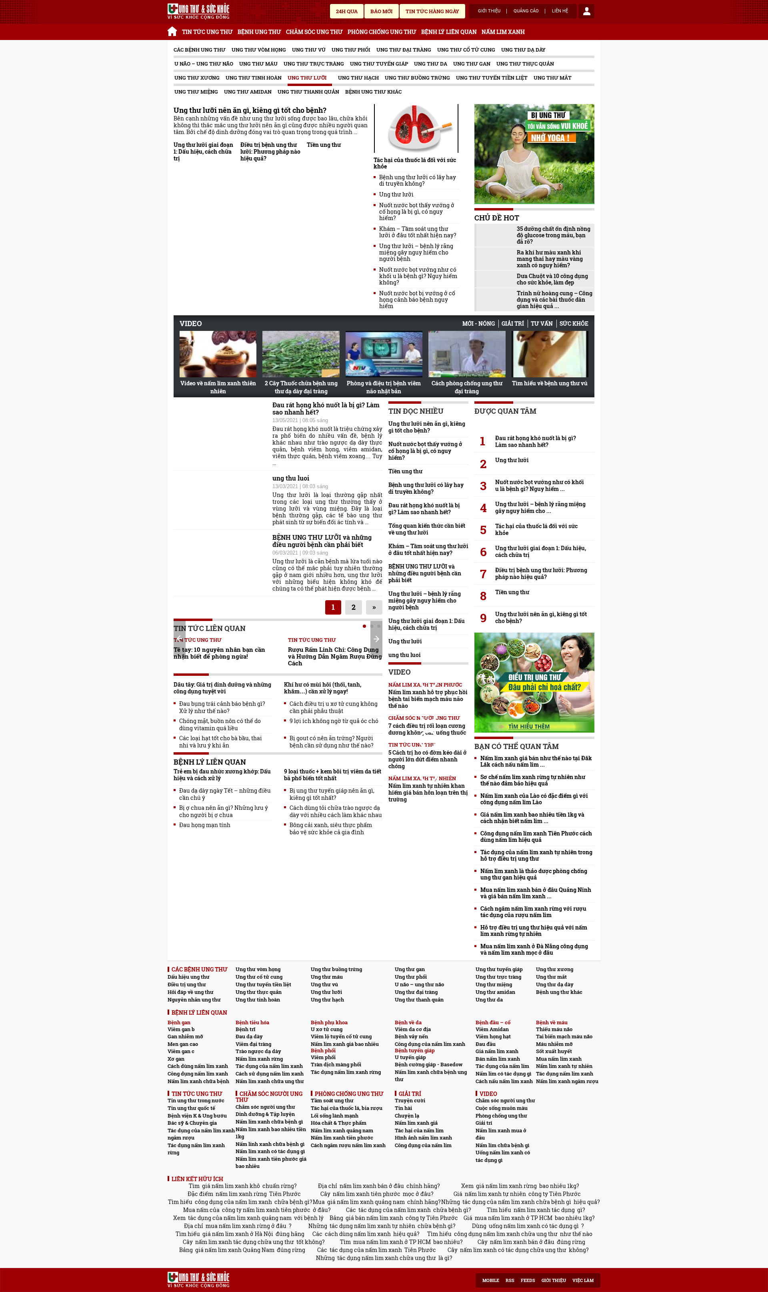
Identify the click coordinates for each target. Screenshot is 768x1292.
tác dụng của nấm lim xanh (394, 1210)
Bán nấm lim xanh (498, 1058)
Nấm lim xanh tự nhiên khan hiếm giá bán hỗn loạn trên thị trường (428, 792)
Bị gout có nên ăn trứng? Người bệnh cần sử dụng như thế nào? (332, 742)
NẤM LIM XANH (503, 32)
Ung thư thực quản (525, 63)
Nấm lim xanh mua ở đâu (501, 1134)
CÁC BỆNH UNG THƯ (200, 49)
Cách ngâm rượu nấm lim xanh (348, 1145)
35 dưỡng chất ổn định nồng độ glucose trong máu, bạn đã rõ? (553, 235)
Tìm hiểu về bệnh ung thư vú (550, 383)
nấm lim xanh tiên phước (367, 1194)
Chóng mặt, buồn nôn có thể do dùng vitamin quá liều (220, 724)
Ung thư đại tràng (403, 49)
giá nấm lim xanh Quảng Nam (235, 1250)
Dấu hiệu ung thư (189, 976)
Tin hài (403, 1108)
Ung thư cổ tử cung (466, 49)
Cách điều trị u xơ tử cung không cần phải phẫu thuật (334, 707)
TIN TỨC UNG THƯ (207, 32)
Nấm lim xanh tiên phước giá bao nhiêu (271, 1162)
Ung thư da (430, 63)
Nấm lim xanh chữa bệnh (198, 1081)
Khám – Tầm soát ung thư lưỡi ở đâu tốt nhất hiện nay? (417, 232)
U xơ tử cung (326, 1029)
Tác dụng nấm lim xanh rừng (346, 1072)
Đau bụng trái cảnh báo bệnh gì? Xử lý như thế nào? (222, 707)
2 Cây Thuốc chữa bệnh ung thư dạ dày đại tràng (301, 387)
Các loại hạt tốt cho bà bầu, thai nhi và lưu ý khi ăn (220, 742)
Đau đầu (486, 1044)
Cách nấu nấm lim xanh (504, 1081)
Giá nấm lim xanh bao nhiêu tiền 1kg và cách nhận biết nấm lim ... (532, 817)
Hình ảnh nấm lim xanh (423, 1137)
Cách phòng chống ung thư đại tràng (467, 387)
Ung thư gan (471, 63)
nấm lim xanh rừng (241, 1194)
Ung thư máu (258, 63)
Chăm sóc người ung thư (265, 1106)
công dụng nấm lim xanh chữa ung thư (506, 1234)
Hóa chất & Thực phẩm (338, 1122)
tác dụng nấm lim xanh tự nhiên (372, 1226)
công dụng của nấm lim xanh (233, 1202)
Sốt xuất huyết (554, 1051)
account (586, 11)
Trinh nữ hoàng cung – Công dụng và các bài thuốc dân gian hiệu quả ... (554, 299)
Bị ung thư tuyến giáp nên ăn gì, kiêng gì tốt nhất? (332, 794)
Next (376, 639)
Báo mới (381, 11)
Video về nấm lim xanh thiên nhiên (218, 387)
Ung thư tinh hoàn (254, 77)
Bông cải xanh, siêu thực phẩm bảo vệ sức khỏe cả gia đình (331, 828)
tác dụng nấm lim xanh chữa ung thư (386, 1258)
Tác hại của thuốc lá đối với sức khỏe (415, 163)
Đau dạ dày (249, 1036)
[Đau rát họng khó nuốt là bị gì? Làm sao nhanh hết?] (534, 424)
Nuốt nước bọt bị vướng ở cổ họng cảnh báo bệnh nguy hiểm (417, 299)
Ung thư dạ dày (523, 49)
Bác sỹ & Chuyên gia (192, 1122)
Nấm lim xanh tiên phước (342, 1137)
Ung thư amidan (248, 91)
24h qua (347, 11)
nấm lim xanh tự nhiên (495, 1194)
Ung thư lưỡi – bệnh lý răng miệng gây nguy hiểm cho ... (540, 507)
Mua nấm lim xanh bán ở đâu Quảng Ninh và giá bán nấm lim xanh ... (535, 893)
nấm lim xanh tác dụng (544, 1210)
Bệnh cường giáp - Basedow (428, 1064)
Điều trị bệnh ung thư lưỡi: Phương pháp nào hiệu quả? (270, 151)
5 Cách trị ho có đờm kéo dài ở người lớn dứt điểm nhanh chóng (427, 759)
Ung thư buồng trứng (417, 77)
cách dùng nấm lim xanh (358, 1234)
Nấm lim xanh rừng (259, 1058)
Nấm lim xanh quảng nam (342, 1130)
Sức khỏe (574, 323)
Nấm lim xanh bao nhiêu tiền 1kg (271, 1133)
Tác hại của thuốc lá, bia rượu (346, 1108)
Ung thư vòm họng (259, 49)
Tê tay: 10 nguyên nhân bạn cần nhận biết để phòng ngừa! (219, 653)
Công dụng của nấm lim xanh (430, 1044)
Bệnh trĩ (245, 1029)
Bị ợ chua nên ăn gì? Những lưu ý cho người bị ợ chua (223, 811)
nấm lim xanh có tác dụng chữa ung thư (513, 1250)
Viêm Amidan (492, 1029)
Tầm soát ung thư (332, 1100)
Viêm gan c (181, 1051)
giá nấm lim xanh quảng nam (366, 1202)
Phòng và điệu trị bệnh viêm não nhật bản (384, 387)
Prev (180, 639)
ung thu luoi (290, 478)
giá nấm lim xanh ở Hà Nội (237, 1234)
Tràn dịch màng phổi (336, 1064)
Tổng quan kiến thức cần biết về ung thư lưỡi (426, 529)
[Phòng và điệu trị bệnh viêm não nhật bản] (384, 354)
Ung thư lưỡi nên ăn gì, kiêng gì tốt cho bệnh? (250, 110)
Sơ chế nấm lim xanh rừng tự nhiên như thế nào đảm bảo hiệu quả (532, 780)
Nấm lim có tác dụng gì (503, 1073)
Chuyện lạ (407, 1115)
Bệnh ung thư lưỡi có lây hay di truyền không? (417, 180)
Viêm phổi (323, 1057)
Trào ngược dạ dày (258, 1051)
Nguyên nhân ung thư (194, 999)
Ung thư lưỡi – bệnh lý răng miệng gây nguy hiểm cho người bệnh (416, 252)
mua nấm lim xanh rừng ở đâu (246, 1226)
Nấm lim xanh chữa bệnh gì (269, 1121)
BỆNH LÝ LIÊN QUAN (449, 32)
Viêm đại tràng (253, 1044)
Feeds (528, 1280)
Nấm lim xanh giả (416, 1122)
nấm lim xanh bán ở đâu (371, 1186)
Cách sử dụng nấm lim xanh (270, 1073)
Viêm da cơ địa (413, 1029)
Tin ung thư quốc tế (191, 1108)
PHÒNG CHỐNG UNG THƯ (382, 32)
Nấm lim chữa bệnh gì (502, 1145)
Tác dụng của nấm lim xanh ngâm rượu (201, 1134)
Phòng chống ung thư (501, 1115)
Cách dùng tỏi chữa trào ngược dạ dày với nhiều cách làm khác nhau (336, 811)
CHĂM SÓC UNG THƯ (314, 32)
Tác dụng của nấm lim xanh (269, 1066)
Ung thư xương (197, 77)
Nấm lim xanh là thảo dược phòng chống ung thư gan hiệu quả (533, 874)
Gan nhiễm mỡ (185, 1036)
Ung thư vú (309, 49)
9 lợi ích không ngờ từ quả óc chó (334, 721)
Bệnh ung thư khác (373, 91)
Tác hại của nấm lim (419, 1130)
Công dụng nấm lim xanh (198, 1073)
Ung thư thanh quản (308, 91)
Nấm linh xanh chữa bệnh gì (270, 1144)
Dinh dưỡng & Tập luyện (265, 1114)
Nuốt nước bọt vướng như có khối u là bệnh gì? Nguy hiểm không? (418, 276)
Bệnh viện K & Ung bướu (197, 1115)
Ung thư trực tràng (314, 63)
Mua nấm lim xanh (559, 1058)
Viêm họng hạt (493, 1036)
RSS (510, 1280)
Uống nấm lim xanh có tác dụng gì (503, 1156)
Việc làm (583, 1280)
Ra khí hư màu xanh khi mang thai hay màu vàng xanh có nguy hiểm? (550, 258)
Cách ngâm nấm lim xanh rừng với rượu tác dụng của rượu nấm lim (533, 911)
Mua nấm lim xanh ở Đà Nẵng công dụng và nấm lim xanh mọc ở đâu (534, 949)
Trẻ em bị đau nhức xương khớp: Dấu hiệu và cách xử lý (222, 774)
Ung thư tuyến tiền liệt (492, 77)
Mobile (490, 1280)
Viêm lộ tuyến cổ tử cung (341, 1036)
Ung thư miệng (196, 91)
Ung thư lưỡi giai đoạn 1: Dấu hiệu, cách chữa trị (203, 151)
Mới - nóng (478, 323)
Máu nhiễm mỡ (554, 1044)
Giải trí (513, 323)
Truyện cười (410, 1100)
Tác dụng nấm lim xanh (564, 1073)
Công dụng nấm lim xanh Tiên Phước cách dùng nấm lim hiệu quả (536, 836)
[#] (198, 11)
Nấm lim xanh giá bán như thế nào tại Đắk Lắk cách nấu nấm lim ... (536, 761)
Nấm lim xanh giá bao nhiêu (345, 1044)
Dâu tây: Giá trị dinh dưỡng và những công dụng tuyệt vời (222, 688)
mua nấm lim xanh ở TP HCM (514, 1218)
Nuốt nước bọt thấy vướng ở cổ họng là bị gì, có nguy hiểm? (416, 211)
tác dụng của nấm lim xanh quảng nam (240, 1218)
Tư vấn (542, 323)
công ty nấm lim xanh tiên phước (266, 1210)
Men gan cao (183, 1044)
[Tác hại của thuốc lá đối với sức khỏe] (417, 128)
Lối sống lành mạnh (334, 1115)
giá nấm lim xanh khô (231, 1186)
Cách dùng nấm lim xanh (198, 1066)
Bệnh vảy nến (411, 1036)
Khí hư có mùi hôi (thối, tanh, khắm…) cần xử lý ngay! (322, 688)
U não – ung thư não (203, 63)
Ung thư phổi (351, 49)
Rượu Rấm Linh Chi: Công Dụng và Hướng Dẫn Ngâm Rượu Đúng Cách (335, 656)
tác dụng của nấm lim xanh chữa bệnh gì (516, 1202)
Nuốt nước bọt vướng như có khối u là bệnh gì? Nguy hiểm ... (539, 485)
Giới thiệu (489, 11)
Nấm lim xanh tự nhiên (564, 1066)
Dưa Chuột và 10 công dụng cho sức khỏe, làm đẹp (552, 279)
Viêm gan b (181, 1029)
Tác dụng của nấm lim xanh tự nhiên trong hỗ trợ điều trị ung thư (536, 855)
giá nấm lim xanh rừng (506, 1186)
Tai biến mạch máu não (564, 1036)
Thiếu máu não (554, 1029)
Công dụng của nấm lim (423, 1145)
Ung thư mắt (553, 77)
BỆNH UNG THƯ (259, 32)
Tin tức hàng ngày (432, 11)
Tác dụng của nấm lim (502, 1066)
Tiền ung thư (324, 144)
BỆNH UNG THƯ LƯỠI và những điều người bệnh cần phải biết (322, 541)
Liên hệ (560, 11)
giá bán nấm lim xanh (374, 1218)
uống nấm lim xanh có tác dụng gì (534, 1226)
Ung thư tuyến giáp (379, 63)
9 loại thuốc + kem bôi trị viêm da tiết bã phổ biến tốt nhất (332, 774)
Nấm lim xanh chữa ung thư (270, 1081)
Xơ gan (176, 1058)
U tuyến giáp (410, 1057)
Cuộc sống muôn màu (502, 1108)
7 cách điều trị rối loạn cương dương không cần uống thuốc (427, 729)
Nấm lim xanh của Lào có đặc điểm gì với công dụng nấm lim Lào (534, 799)
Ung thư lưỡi (307, 77)
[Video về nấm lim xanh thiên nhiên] (218, 354)
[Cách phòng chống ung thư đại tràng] (466, 354)
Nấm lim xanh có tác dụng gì (270, 1151)
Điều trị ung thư (187, 984)
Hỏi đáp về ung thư (191, 992)
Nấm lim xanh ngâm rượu (567, 1081)
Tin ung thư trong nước (196, 1100)
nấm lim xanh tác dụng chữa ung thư (244, 1242)
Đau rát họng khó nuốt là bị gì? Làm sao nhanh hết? (326, 408)
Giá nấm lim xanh (497, 1051)
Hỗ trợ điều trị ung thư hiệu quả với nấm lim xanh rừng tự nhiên (533, 930)
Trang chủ (173, 30)
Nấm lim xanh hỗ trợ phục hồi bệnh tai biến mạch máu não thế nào (428, 699)
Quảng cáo (526, 11)
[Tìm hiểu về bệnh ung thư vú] (550, 354)
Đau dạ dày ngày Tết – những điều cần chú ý (225, 794)
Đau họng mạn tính (204, 825)
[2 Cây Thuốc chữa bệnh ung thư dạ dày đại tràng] (300, 354)
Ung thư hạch (358, 77)
